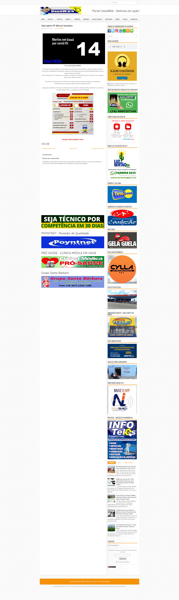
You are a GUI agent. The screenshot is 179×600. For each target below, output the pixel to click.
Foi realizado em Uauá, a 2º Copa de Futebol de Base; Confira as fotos (126, 526)
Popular (111, 462)
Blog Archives (129, 462)
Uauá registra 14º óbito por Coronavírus (57, 26)
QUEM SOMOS (108, 19)
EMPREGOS (77, 19)
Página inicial (73, 148)
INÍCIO (43, 19)
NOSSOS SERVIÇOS (97, 19)
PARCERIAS (86, 19)
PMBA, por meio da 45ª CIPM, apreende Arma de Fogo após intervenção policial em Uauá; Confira (125, 481)
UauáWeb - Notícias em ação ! (88, 581)
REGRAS (118, 19)
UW (54, 75)
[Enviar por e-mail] (42, 144)
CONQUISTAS (134, 19)
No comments (59, 28)
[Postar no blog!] (44, 144)
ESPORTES (59, 19)
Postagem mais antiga (98, 148)
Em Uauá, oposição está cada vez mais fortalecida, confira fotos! (126, 467)
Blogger (107, 581)
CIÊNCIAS (69, 19)
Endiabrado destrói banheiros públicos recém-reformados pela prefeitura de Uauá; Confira (126, 512)
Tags (119, 462)
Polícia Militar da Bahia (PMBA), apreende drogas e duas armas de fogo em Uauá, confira (126, 497)
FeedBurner (126, 562)
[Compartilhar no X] (46, 144)
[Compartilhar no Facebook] (48, 144)
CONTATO (125, 19)
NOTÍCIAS (51, 19)
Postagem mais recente (49, 148)
